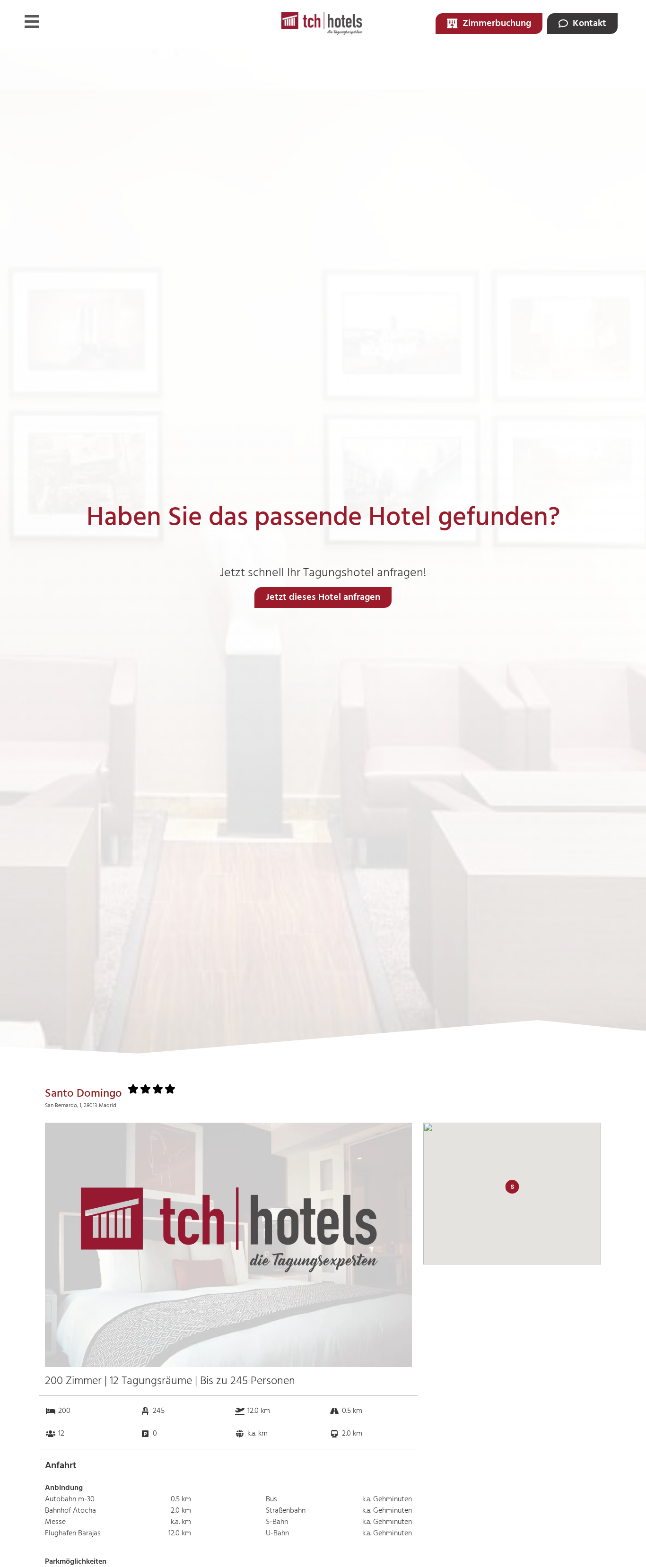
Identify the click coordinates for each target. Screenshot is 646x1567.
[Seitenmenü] (32, 21)
